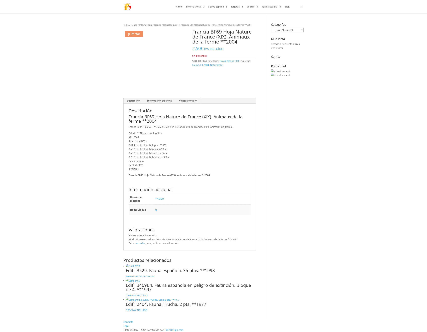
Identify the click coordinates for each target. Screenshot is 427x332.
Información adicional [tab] (159, 100)
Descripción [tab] (133, 100)
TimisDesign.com (173, 329)
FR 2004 (204, 65)
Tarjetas (235, 7)
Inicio (126, 24)
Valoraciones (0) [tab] (188, 100)
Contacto (128, 321)
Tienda (134, 24)
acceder (140, 243)
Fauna (195, 65)
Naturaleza (216, 65)
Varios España (270, 7)
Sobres (251, 7)
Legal (126, 325)
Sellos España (216, 7)
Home (179, 7)
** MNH (159, 198)
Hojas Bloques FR (171, 24)
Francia (157, 24)
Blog (287, 7)
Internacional (193, 7)
